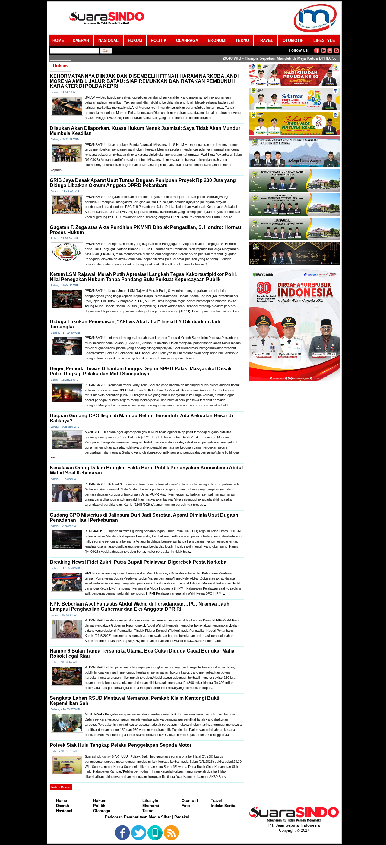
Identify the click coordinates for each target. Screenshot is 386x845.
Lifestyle (150, 800)
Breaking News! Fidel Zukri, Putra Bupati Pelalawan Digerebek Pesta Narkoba (138, 562)
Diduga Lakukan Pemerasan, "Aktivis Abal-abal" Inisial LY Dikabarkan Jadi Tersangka (135, 324)
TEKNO (242, 40)
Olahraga (101, 811)
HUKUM (135, 40)
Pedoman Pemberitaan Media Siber (138, 817)
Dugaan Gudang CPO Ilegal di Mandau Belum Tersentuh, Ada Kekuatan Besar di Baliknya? (141, 418)
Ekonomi (150, 805)
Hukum (99, 800)
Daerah (62, 805)
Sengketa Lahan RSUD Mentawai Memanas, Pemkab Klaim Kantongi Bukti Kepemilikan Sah (134, 701)
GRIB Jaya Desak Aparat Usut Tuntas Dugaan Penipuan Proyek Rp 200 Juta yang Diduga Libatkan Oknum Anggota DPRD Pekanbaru (143, 183)
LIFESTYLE (324, 40)
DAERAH (81, 40)
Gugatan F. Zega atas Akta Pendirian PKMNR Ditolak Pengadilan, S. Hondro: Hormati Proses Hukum (146, 230)
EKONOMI (217, 40)
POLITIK (158, 40)
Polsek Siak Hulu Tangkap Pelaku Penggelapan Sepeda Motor (120, 745)
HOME (58, 40)
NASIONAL (108, 40)
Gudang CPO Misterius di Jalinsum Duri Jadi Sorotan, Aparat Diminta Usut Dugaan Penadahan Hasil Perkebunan (144, 517)
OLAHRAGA (187, 40)
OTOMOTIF (293, 40)
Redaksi (181, 817)
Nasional (64, 811)
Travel (216, 800)
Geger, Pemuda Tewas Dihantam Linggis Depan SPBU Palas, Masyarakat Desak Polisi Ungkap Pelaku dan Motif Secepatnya (141, 371)
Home (61, 800)
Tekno (147, 811)
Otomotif (190, 800)
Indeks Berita (223, 805)
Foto (186, 805)
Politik (99, 805)
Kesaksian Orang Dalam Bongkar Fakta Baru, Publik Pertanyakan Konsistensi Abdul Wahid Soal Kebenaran (146, 470)
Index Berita (60, 787)
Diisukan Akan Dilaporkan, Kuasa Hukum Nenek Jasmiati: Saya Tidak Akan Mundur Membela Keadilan (145, 131)
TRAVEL (265, 40)
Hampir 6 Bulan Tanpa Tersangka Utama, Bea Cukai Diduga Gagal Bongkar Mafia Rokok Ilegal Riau (142, 653)
